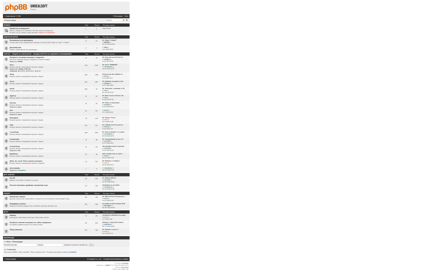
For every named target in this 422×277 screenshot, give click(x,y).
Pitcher (106, 127)
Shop (12, 74)
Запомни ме (84, 245)
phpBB (107, 265)
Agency (13, 96)
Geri (105, 47)
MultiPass (14, 154)
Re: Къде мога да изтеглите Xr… (113, 57)
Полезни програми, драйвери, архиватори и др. (29, 185)
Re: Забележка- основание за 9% (113, 88)
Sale (11, 125)
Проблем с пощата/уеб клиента (112, 222)
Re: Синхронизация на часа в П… (113, 139)
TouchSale (14, 132)
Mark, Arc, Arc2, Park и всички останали (26, 161)
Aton (12, 65)
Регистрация (18, 242)
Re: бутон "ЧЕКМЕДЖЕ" (110, 65)
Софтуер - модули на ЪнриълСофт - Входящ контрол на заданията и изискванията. (38, 54)
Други (6, 212)
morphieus (108, 67)
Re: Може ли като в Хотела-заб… (113, 96)
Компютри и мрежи (17, 197)
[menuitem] (18, 16)
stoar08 (107, 141)
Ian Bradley (125, 263)
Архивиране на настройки (110, 185)
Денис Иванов (124, 267)
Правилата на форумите (19, 28)
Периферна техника (18, 204)
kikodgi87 (107, 206)
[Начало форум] (16, 8)
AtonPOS (22, 71)
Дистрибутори (15, 47)
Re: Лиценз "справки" (109, 40)
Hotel (12, 88)
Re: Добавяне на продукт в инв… (113, 81)
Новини (13, 215)
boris (106, 76)
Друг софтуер (9, 175)
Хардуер (7, 193)
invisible (107, 105)
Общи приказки (16, 230)
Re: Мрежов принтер (109, 178)
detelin (106, 42)
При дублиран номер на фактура (113, 146)
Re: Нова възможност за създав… (113, 132)
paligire (107, 59)
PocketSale (14, 139)
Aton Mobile (15, 168)
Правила (7, 25)
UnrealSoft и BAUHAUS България (114, 215)
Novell (12, 178)
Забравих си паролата (71, 245)
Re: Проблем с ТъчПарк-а (111, 161)
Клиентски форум (11, 37)
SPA (11, 110)
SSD (19, 150)
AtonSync (31, 71)
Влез (9, 242)
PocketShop (15, 146)
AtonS (39, 71)
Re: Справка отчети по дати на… (113, 125)
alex (105, 120)
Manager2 (14, 118)
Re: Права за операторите (111, 103)
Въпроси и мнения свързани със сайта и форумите (30, 222)
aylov (20, 107)
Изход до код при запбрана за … (113, 74)
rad (105, 90)
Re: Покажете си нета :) (110, 229)
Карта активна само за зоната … (113, 154)
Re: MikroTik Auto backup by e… (113, 196)
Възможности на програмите (21, 40)
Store (12, 81)
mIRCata (27, 69)
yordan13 (73, 252)
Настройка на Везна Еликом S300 (113, 204)
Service (13, 103)
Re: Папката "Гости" (109, 118)
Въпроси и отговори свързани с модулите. (27, 57)
